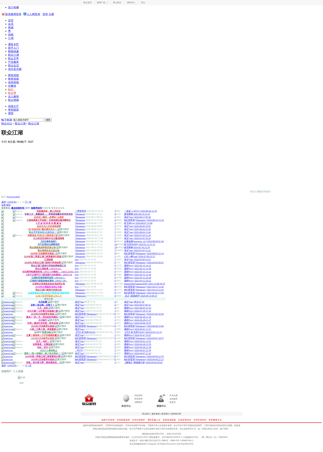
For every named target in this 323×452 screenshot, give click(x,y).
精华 (8, 205)
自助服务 (174, 399)
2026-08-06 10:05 (142, 226)
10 (116, 247)
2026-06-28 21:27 (142, 320)
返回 (3, 202)
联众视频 (13, 100)
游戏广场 (101, 2)
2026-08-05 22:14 (155, 253)
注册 (51, 14)
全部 (3, 205)
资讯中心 (131, 2)
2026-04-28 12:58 (142, 347)
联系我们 (165, 414)
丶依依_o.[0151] (132, 211)
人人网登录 (33, 14)
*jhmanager (80, 296)
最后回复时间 (17, 208)
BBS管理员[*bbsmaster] (135, 220)
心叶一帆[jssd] (131, 256)
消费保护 (138, 402)
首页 (10, 20)
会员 (10, 24)
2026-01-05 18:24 (142, 238)
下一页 (28, 202)
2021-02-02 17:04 (155, 293)
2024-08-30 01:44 (155, 241)
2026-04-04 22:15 (155, 359)
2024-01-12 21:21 (147, 244)
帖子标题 (6, 119)
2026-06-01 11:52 (142, 329)
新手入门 (13, 47)
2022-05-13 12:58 (142, 274)
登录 (45, 14)
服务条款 (156, 414)
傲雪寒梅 (128, 214)
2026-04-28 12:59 (142, 344)
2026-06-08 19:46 (155, 326)
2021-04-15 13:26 (155, 286)
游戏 (10, 34)
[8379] (79, 350)
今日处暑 (42, 302)
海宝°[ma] (129, 217)
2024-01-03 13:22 (142, 250)
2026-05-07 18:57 (155, 338)
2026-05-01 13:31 (142, 341)
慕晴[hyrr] (129, 265)
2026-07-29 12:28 (142, 235)
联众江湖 (13, 54)
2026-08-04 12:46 (142, 232)
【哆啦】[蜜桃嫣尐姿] (134, 362)
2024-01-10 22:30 (141, 247)
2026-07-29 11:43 (142, 311)
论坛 (143, 2)
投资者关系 (176, 414)
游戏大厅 (13, 106)
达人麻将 (13, 96)
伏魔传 (12, 85)
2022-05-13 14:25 (142, 265)
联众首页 (87, 2)
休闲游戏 (13, 82)
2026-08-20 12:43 (148, 211)
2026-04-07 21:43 (142, 353)
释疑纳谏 (13, 51)
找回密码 (138, 395)
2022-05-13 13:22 (142, 271)
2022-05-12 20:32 (142, 280)
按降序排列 (36, 208)
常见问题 (174, 395)
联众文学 (13, 58)
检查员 (173, 402)
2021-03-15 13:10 (155, 289)
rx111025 (15, 196)
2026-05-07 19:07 (142, 335)
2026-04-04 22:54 (155, 356)
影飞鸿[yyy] (129, 223)
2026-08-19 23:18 (141, 214)
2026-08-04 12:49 (142, 229)
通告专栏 (13, 44)
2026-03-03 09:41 (155, 262)
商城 (10, 27)
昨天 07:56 (139, 302)
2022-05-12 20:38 (142, 277)
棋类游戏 (13, 78)
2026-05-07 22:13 (153, 332)
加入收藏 (13, 7)
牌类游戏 (13, 75)
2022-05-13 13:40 (142, 268)
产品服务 (13, 62)
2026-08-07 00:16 (142, 305)
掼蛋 (10, 113)
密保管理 (138, 399)
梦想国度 (13, 109)
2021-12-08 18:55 (156, 283)
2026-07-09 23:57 (146, 256)
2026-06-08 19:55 (142, 323)
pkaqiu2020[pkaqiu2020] (136, 283)
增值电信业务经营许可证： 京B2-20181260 (161, 434)
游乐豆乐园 (15, 69)
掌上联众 (117, 2)
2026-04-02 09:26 (154, 362)
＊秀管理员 (80, 211)
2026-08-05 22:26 (142, 308)
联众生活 (13, 65)
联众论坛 (6, 123)
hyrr (8, 196)
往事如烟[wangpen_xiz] (135, 241)
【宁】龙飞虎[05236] (85, 332)
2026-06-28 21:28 (142, 317)
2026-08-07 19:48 (144, 223)
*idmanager (80, 238)
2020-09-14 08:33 (148, 296)
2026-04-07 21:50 (142, 350)
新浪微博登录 (13, 14)
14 (116, 244)
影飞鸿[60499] (131, 244)
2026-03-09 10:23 (142, 259)
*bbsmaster (80, 214)
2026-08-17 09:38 (142, 217)
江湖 (10, 38)
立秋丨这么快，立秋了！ (43, 305)
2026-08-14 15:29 (155, 220)
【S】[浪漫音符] (132, 296)
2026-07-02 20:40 (155, 314)
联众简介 (146, 414)
